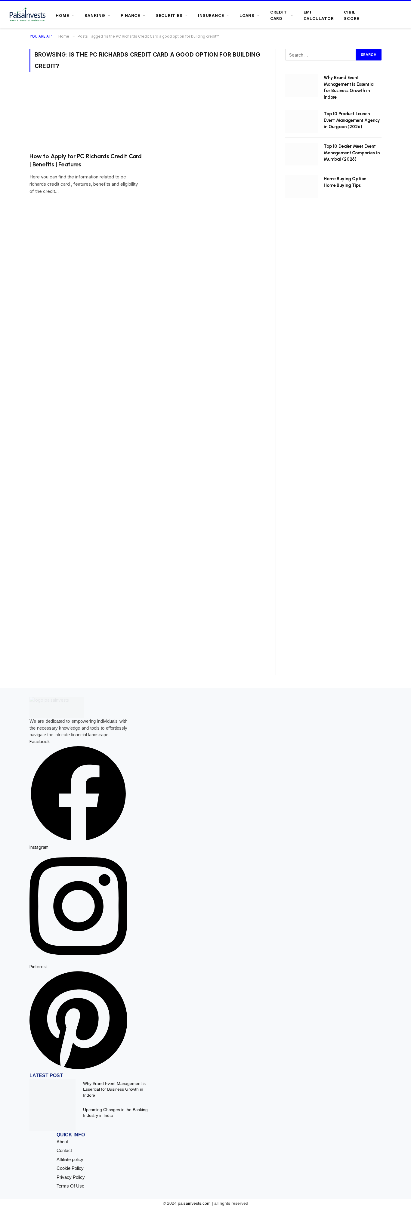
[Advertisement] (333, 443)
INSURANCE (211, 15)
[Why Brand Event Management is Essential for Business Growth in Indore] (301, 85)
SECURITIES (169, 15)
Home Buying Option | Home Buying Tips (346, 182)
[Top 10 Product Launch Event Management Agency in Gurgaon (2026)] (301, 121)
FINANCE (130, 15)
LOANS (247, 15)
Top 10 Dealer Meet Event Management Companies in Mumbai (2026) (352, 153)
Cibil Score (351, 15)
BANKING (95, 15)
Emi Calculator (319, 15)
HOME (62, 15)
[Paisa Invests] (27, 15)
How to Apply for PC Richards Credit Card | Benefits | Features (85, 160)
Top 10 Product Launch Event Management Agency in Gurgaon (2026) (352, 120)
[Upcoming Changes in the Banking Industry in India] (52, 1118)
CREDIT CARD (278, 15)
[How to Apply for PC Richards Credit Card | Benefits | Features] (85, 115)
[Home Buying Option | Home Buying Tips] (301, 186)
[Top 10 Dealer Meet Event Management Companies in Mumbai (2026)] (301, 154)
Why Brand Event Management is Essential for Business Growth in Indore (349, 87)
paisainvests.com (194, 1203)
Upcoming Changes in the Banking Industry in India (115, 1112)
